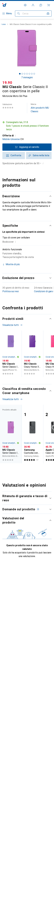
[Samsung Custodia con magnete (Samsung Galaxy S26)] (32, 434)
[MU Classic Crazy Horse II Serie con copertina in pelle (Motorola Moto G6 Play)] (32, 353)
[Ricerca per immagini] (48, 14)
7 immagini (27, 77)
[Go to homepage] (4, 5)
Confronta (15, 155)
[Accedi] (33, 5)
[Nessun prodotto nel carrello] (48, 5)
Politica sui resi (10, 291)
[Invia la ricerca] (18, 13)
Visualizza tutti (10, 325)
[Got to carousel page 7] (34, 74)
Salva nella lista (41, 155)
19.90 (7, 83)
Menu (9, 13)
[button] (27, 125)
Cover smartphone (9, 357)
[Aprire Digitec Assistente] (40, 5)
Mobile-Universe (11, 139)
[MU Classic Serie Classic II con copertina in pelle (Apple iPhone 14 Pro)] (11, 353)
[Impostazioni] (25, 5)
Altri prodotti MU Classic (40, 108)
